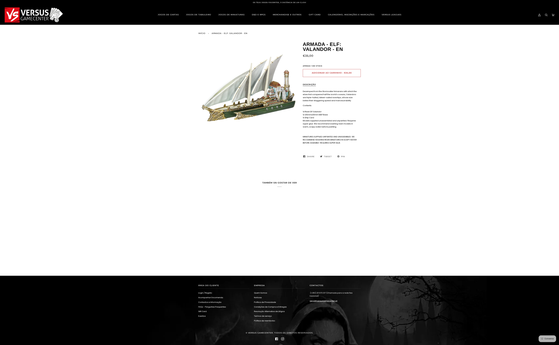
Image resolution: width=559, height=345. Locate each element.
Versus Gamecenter (260, 333)
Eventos (202, 316)
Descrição (309, 84)
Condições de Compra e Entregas (270, 306)
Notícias (258, 297)
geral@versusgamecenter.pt (323, 301)
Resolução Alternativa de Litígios (269, 311)
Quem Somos (260, 292)
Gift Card (202, 311)
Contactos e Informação (210, 302)
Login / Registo (205, 292)
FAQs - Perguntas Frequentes (212, 306)
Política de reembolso (264, 320)
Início (201, 33)
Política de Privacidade (265, 302)
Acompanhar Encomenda (210, 297)
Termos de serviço (263, 316)
